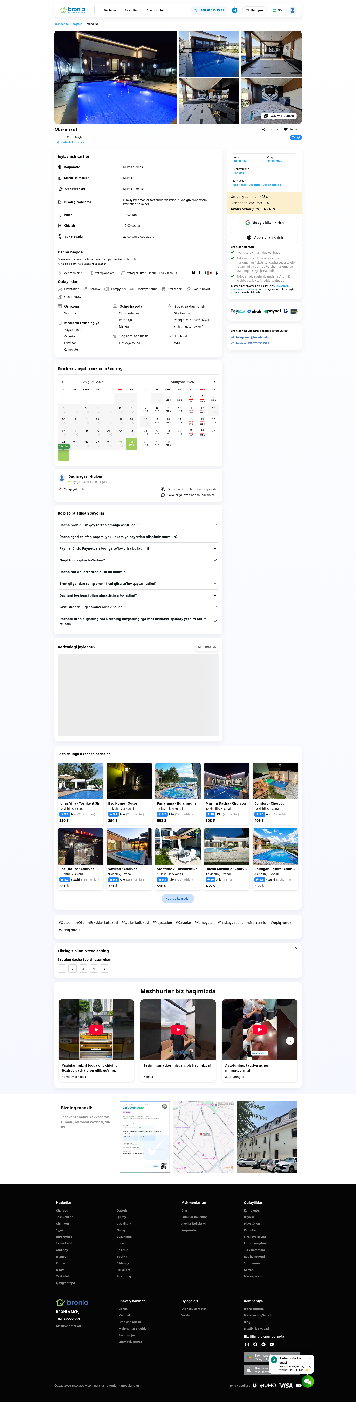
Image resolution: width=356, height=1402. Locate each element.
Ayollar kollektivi (193, 1223)
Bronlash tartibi (130, 1322)
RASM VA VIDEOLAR (281, 116)
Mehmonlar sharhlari (134, 1328)
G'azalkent (124, 1223)
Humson (62, 1256)
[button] (235, 10)
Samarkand (64, 1243)
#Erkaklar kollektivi (103, 922)
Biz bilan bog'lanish (258, 1315)
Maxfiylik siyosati (256, 1328)
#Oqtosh (66, 922)
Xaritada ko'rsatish (72, 142)
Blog (247, 1322)
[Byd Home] (129, 781)
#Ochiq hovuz (69, 930)
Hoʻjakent (123, 1270)
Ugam (60, 1270)
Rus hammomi (254, 1256)
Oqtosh (77, 24)
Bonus (123, 1309)
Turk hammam (254, 1250)
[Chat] (308, 1381)
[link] (61, 24)
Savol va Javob (129, 1335)
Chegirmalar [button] (155, 10)
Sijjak (60, 1230)
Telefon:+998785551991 (252, 343)
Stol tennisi (252, 1263)
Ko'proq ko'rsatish (178, 898)
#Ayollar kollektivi (135, 922)
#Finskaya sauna (231, 922)
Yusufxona (124, 1237)
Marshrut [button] (204, 647)
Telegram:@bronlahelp (252, 337)
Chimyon (62, 1223)
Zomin (60, 1263)
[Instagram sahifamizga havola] (247, 1344)
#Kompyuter (204, 922)
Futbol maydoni (255, 1243)
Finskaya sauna (255, 1237)
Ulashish (274, 129)
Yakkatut (62, 1276)
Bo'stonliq (124, 1276)
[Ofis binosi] (267, 1137)
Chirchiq (122, 1250)
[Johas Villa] (80, 781)
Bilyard (249, 1217)
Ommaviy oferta (130, 1342)
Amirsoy (62, 1250)
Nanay (121, 1230)
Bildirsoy (123, 1263)
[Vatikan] (129, 846)
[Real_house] (80, 846)
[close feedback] (296, 948)
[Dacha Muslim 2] (226, 846)
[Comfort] (275, 781)
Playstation (252, 1223)
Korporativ (189, 1230)
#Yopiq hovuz (280, 922)
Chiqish (271, 157)
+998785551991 (68, 1319)
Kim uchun (239, 180)
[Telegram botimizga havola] (263, 1344)
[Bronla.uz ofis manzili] (203, 1137)
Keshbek (125, 1315)
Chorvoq (62, 1210)
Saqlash (294, 129)
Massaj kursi (253, 1276)
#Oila (80, 922)
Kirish (237, 157)
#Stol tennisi (257, 922)
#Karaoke (183, 922)
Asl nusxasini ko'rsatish (92, 264)
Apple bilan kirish (268, 237)
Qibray (121, 1217)
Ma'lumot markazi (69, 1326)
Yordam (186, 1315)
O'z (280, 10)
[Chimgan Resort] (275, 846)
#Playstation (162, 922)
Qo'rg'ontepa (65, 1283)
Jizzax (121, 1243)
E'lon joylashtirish (194, 1309)
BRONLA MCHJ (68, 1311)
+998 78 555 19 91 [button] (211, 10)
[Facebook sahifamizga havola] (255, 1344)
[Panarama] (178, 781)
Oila (184, 1210)
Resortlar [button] (131, 10)
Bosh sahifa (61, 24)
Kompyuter (252, 1210)
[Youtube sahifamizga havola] (272, 1344)
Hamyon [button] (257, 10)
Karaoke (250, 1230)
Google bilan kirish (268, 222)
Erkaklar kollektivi (194, 1217)
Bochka (122, 1256)
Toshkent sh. (65, 1217)
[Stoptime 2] (178, 846)
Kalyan (248, 1270)
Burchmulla (64, 1237)
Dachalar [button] (110, 10)
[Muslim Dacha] (226, 781)
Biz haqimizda (254, 1309)
